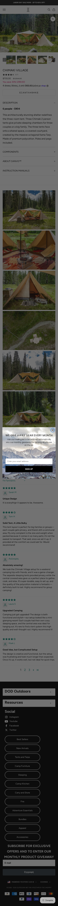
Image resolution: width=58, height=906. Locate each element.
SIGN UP (29, 469)
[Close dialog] (53, 430)
